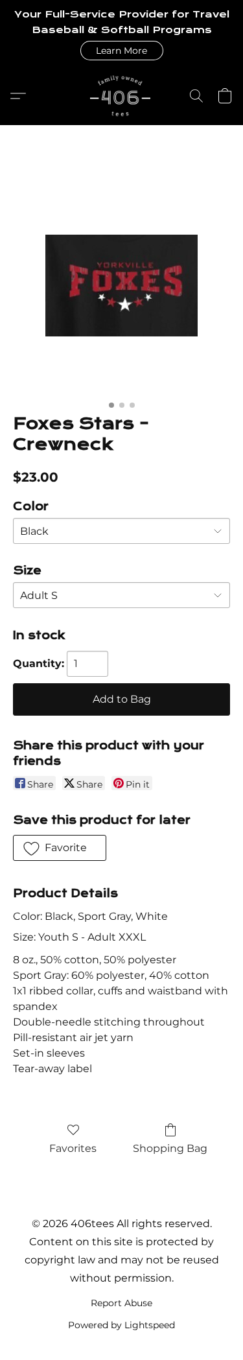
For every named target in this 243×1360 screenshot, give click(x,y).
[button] (121, 50)
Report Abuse (121, 1303)
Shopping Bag (170, 1148)
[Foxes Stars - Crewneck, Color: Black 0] (121, 285)
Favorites (73, 1148)
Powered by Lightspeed (121, 1325)
